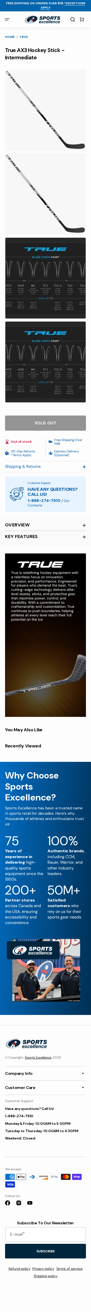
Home (10, 37)
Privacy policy (43, 1269)
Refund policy (19, 1269)
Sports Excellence (38, 1057)
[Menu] (7, 19)
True (23, 37)
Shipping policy (45, 1276)
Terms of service (69, 1269)
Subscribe (45, 1251)
